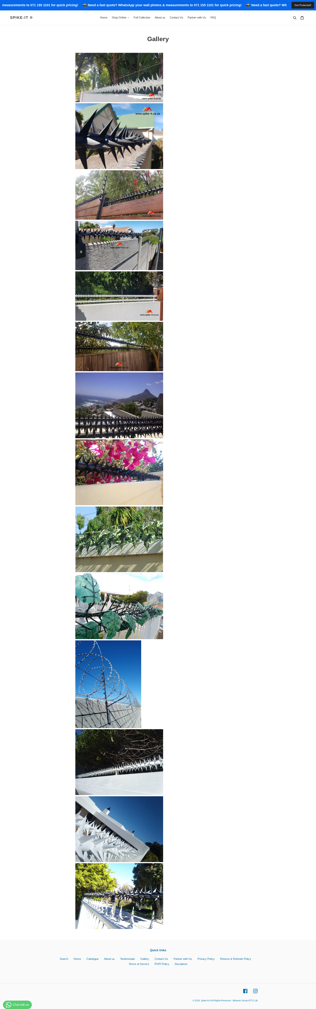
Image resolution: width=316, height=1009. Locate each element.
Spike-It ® (21, 18)
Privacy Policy (206, 958)
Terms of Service (139, 964)
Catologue (92, 958)
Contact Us (161, 958)
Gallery (144, 958)
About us (109, 958)
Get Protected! (302, 5)
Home (77, 958)
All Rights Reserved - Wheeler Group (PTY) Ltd (234, 1000)
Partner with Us (183, 958)
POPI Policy (162, 964)
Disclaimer (181, 964)
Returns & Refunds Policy (235, 958)
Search (64, 958)
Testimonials (127, 958)
